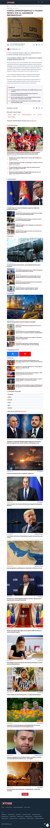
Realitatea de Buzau (30, 818)
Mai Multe (25, 794)
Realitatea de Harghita (38, 816)
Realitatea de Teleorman (26, 814)
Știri (12, 6)
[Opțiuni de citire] (47, 825)
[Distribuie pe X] (42, 45)
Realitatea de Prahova (13, 818)
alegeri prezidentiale (26, 114)
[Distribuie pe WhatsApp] (39, 45)
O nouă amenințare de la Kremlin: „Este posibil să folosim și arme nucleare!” (26, 90)
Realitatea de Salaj (20, 816)
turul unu (39, 114)
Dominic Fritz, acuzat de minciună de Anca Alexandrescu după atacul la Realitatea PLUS (25, 101)
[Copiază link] (34, 45)
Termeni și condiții (9, 807)
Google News (33, 120)
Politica (15, 6)
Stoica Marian (40, 439)
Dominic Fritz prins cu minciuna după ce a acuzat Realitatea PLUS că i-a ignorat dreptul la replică (26, 288)
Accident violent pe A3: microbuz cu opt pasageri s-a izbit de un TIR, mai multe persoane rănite (28, 373)
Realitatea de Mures (4, 818)
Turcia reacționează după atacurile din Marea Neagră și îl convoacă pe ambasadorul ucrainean (24, 94)
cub (19, 114)
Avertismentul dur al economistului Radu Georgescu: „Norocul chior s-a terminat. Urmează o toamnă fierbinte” (29, 332)
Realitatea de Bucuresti (36, 814)
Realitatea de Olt (12, 816)
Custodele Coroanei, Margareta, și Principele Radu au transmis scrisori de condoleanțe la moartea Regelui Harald (23, 726)
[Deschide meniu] (42, 2)
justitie (9, 114)
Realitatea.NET (3, 814)
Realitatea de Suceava (28, 816)
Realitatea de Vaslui (22, 818)
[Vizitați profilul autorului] (8, 45)
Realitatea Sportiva (11, 814)
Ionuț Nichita (40, 596)
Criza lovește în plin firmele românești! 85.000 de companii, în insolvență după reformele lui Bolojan (27, 344)
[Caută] (38, 2)
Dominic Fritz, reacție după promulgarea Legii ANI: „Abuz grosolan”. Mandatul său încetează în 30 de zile (24, 599)
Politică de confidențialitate (18, 807)
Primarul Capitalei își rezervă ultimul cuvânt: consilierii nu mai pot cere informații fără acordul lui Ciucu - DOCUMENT (24, 758)
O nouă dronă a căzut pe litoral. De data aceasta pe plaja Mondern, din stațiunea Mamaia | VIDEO (28, 214)
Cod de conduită (27, 807)
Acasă (9, 6)
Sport (10, 169)
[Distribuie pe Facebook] (36, 45)
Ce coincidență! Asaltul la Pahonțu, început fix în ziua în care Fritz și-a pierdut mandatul (28, 219)
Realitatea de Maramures (39, 818)
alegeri (14, 114)
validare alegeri (11, 117)
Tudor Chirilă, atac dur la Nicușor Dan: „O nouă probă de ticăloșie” (24, 694)
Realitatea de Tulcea (4, 816)
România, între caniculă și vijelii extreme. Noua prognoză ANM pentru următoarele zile (28, 367)
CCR (34, 114)
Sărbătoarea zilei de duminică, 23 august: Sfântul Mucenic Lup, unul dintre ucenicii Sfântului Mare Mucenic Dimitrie (25, 172)
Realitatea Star (18, 814)
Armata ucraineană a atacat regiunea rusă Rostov (20, 473)
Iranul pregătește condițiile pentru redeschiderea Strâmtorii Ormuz (24, 568)
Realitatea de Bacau (19, 44)
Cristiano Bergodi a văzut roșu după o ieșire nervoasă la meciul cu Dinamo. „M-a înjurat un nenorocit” (24, 168)
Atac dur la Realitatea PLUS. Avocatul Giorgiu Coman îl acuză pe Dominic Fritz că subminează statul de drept (26, 98)
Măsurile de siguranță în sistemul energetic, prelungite (21, 322)
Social (8, 155)
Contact (2, 807)
